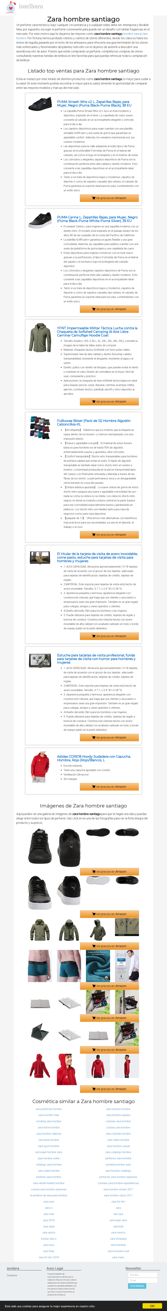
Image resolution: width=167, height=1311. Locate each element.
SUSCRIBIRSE (137, 1286)
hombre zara (131, 33)
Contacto (12, 1275)
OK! (152, 1306)
